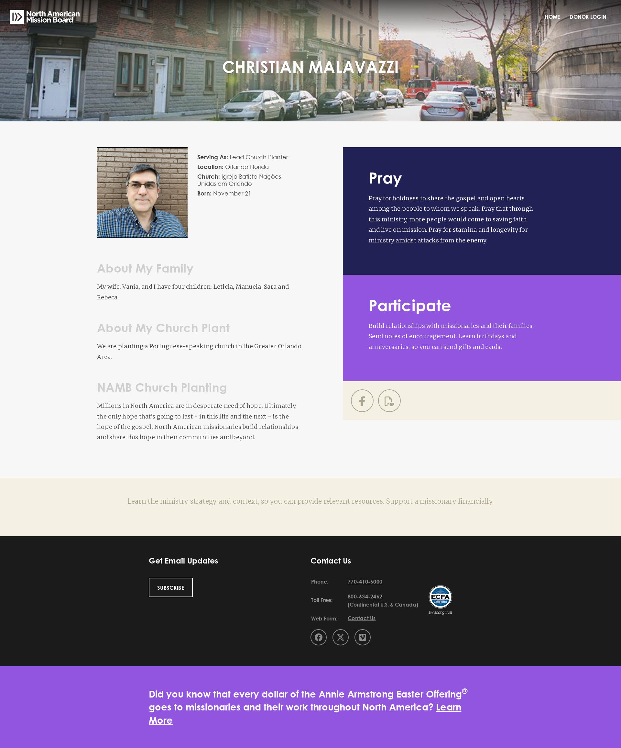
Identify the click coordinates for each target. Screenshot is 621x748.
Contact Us (362, 618)
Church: (208, 176)
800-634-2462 (365, 596)
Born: (204, 193)
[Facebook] (362, 400)
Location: (210, 166)
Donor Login (588, 17)
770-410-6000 (365, 581)
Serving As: (212, 157)
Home (552, 17)
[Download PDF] (389, 400)
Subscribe (170, 588)
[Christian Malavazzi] (142, 152)
